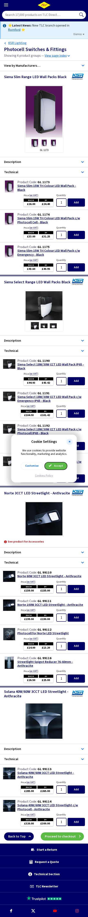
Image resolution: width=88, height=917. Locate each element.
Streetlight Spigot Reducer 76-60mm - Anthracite (45, 664)
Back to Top (17, 836)
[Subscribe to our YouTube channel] (55, 911)
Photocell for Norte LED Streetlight (43, 633)
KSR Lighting (17, 43)
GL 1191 (43, 393)
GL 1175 (43, 247)
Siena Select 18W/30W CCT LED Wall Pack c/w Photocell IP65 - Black (49, 431)
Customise (32, 466)
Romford (14, 30)
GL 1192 (43, 425)
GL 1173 (43, 182)
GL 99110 (44, 572)
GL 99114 (44, 801)
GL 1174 (43, 214)
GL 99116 (44, 658)
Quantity (61, 195)
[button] (70, 442)
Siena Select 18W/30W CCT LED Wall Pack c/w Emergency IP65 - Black (49, 399)
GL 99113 (44, 769)
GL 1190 (43, 361)
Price (31, 195)
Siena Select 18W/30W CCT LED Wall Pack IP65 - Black (50, 366)
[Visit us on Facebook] (11, 911)
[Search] (82, 15)
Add (76, 202)
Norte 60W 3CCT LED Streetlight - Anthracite (49, 576)
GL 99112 (44, 629)
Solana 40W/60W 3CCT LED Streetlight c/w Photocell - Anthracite (47, 807)
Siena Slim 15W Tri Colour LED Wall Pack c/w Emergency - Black (48, 253)
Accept (58, 466)
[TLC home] (44, 5)
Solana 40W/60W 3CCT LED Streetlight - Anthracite (45, 775)
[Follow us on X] (33, 911)
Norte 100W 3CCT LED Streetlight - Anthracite (50, 605)
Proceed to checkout (60, 836)
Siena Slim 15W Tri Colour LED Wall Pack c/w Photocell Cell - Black (48, 220)
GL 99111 (44, 601)
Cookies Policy (44, 476)
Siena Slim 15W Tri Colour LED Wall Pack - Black (46, 188)
